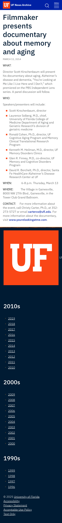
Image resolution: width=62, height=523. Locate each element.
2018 (11, 324)
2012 (11, 356)
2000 (11, 443)
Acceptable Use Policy (17, 510)
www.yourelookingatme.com (28, 220)
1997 (11, 481)
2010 (11, 367)
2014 (11, 346)
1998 (11, 476)
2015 (11, 340)
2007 (11, 405)
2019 (11, 318)
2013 (11, 351)
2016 (11, 335)
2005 (11, 416)
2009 (11, 394)
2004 (11, 422)
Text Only (9, 514)
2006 (11, 411)
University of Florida (27, 497)
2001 (11, 438)
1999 (11, 470)
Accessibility (11, 501)
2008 (11, 400)
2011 (11, 362)
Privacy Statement (15, 505)
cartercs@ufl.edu (39, 212)
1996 (11, 487)
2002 (11, 432)
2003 (11, 427)
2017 (11, 329)
